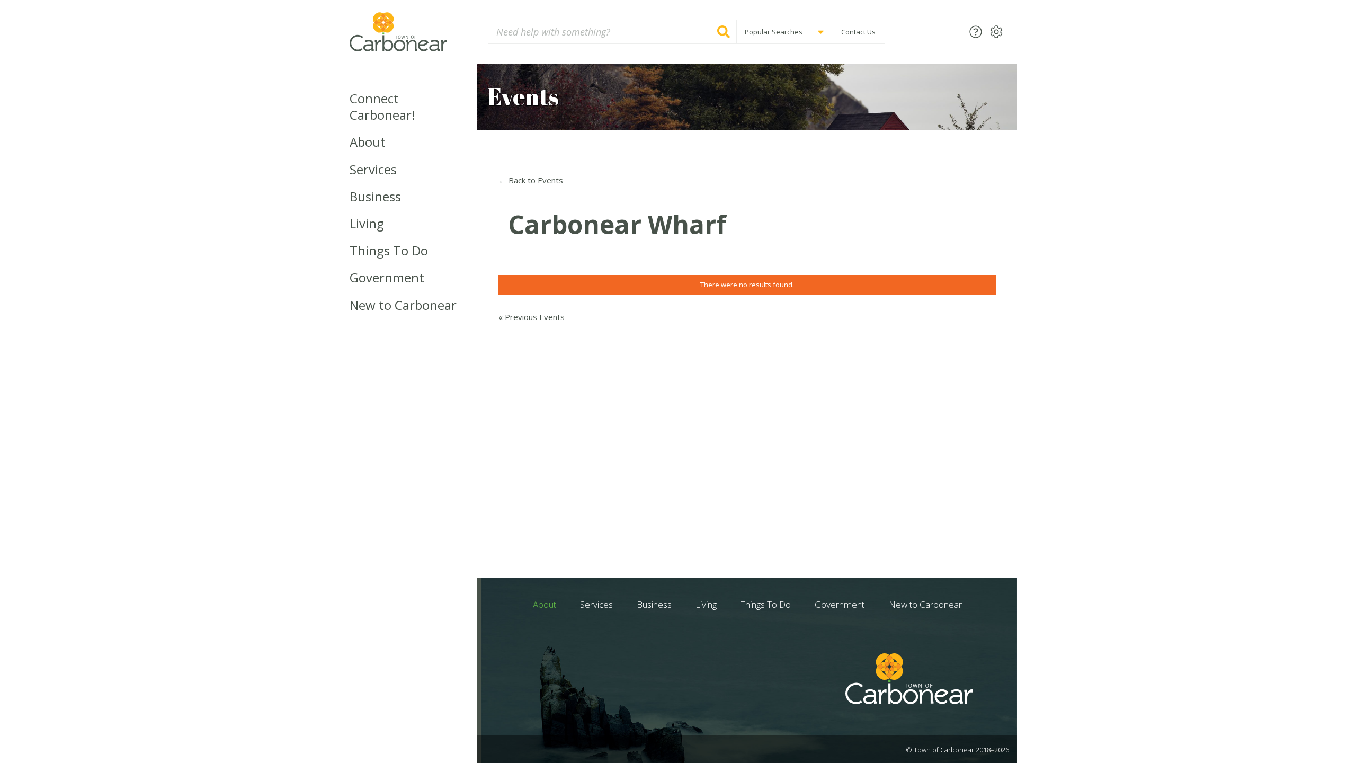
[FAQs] (975, 31)
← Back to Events (530, 180)
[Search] (723, 32)
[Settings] (996, 31)
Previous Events (531, 317)
